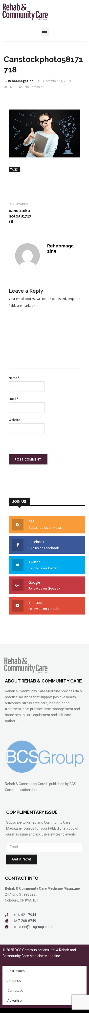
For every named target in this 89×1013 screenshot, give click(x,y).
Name (14, 378)
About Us (14, 980)
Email (14, 399)
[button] (45, 32)
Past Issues (16, 971)
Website (14, 420)
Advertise (14, 1000)
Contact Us (15, 990)
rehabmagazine (20, 81)
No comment (34, 87)
